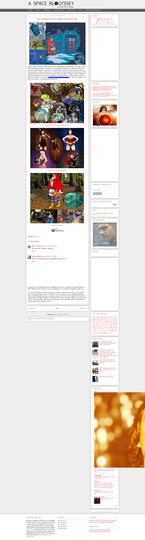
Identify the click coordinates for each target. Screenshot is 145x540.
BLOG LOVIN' (94, 530)
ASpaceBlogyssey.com (44, 534)
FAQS (104, 520)
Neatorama (97, 490)
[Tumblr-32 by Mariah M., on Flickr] (110, 23)
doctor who (100, 331)
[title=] (58, 521)
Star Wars (102, 324)
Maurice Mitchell (36, 256)
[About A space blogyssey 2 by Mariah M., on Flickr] (105, 19)
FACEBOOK (63, 522)
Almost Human (104, 316)
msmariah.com (30, 536)
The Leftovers (110, 325)
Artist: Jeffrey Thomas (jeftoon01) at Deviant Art (57, 125)
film (112, 331)
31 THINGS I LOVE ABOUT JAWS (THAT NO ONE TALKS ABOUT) (107, 361)
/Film (95, 391)
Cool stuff (100, 319)
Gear (111, 321)
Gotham (115, 321)
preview (99, 333)
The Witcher (104, 327)
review (104, 333)
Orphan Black (98, 322)
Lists (93, 322)
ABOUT (38, 10)
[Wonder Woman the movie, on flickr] (105, 125)
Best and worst (102, 318)
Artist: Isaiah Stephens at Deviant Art (57, 170)
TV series (95, 325)
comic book (114, 329)
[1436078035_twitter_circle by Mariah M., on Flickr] (105, 20)
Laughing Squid (98, 475)
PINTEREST (63, 526)
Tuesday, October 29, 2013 (49, 256)
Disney (105, 319)
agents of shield (105, 328)
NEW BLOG (47, 10)
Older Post (83, 308)
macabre (78, 67)
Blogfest (94, 319)
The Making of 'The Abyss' (106, 376)
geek (116, 331)
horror (94, 333)
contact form (29, 529)
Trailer (110, 327)
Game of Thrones (104, 321)
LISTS (80, 10)
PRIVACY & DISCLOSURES (93, 10)
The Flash (102, 325)
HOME (30, 10)
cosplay (94, 331)
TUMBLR (62, 524)
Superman (107, 324)
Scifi (116, 322)
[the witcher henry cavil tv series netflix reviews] (105, 246)
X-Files (98, 328)
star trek (110, 333)
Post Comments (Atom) (61, 314)
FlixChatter (97, 481)
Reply (33, 251)
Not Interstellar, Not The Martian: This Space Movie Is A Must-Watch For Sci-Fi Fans (104, 471)
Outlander (104, 322)
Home (58, 308)
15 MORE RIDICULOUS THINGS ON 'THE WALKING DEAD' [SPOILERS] (107, 343)
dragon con (107, 330)
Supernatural (114, 324)
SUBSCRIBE (63, 528)
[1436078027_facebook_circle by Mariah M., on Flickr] (104, 21)
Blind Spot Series (112, 318)
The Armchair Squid (99, 496)
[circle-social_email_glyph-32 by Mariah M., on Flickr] (109, 24)
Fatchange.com (96, 94)
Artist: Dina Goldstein (57, 225)
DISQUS (102, 530)
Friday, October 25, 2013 (50, 246)
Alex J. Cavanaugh (37, 246)
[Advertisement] (104, 54)
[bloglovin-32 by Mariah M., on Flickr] (97, 24)
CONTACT (98, 520)
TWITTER (62, 521)
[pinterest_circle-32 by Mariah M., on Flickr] (101, 23)
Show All (115, 506)
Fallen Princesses (70, 67)
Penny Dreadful (111, 322)
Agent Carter (96, 316)
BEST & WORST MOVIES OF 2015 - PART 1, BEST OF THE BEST (107, 370)
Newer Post (32, 308)
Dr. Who (72, 77)
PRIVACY (102, 522)
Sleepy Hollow (95, 324)
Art (97, 318)
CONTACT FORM (59, 10)
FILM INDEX (71, 10)
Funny (97, 321)
